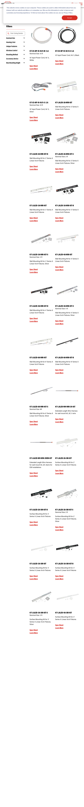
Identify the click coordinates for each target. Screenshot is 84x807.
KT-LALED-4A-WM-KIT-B (39, 306)
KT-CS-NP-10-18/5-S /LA (39, 103)
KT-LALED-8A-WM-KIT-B (64, 358)
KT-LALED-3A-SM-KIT (38, 564)
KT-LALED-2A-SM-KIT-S (64, 510)
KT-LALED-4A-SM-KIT (63, 613)
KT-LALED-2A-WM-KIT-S (64, 154)
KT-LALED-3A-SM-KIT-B (64, 564)
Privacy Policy (68, 13)
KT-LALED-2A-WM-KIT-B (39, 154)
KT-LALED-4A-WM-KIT (63, 255)
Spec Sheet (34, 66)
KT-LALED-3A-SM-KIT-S (39, 613)
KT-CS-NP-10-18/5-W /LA (39, 51)
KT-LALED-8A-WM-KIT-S (39, 407)
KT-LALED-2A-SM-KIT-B (39, 510)
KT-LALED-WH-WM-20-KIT (65, 407)
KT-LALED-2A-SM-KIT (63, 458)
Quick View (41, 43)
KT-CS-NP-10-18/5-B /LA (64, 51)
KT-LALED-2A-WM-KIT (63, 103)
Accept (69, 18)
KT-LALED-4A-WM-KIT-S (64, 306)
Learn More (34, 69)
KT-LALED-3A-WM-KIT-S (39, 255)
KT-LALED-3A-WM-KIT (38, 206)
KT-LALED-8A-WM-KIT (38, 358)
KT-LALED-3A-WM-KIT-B (64, 206)
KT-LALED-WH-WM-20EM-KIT (41, 458)
